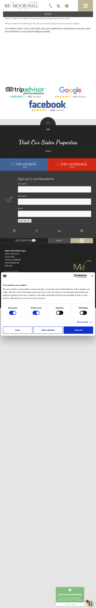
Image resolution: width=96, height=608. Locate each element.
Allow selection (48, 330)
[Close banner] (92, 276)
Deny (17, 330)
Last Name (22, 196)
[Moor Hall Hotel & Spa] (22, 5)
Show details (82, 322)
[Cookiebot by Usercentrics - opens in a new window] (76, 276)
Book (48, 14)
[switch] (36, 313)
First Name (22, 184)
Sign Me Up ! (25, 221)
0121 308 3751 (23, 240)
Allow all (78, 330)
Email (20, 208)
